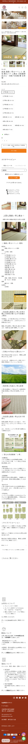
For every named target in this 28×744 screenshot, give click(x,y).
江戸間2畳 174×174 (8, 92)
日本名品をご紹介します (8, 726)
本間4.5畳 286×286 (8, 121)
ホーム (3, 31)
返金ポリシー (10, 690)
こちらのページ (11, 620)
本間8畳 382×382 (19, 125)
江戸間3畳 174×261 (8, 96)
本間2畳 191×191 (7, 117)
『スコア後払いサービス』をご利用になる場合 (13, 549)
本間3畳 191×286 (19, 117)
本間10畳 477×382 (8, 129)
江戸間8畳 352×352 (8, 108)
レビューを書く (14, 177)
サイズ (3, 89)
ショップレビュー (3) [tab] (20, 165)
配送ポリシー (10, 652)
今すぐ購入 (14, 150)
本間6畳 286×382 (7, 125)
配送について (5, 545)
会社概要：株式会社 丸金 (9, 719)
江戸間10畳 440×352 (8, 113)
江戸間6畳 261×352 (8, 104)
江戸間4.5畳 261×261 (8, 100)
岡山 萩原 (4, 69)
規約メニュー (5, 730)
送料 (5, 84)
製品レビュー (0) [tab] (8, 165)
